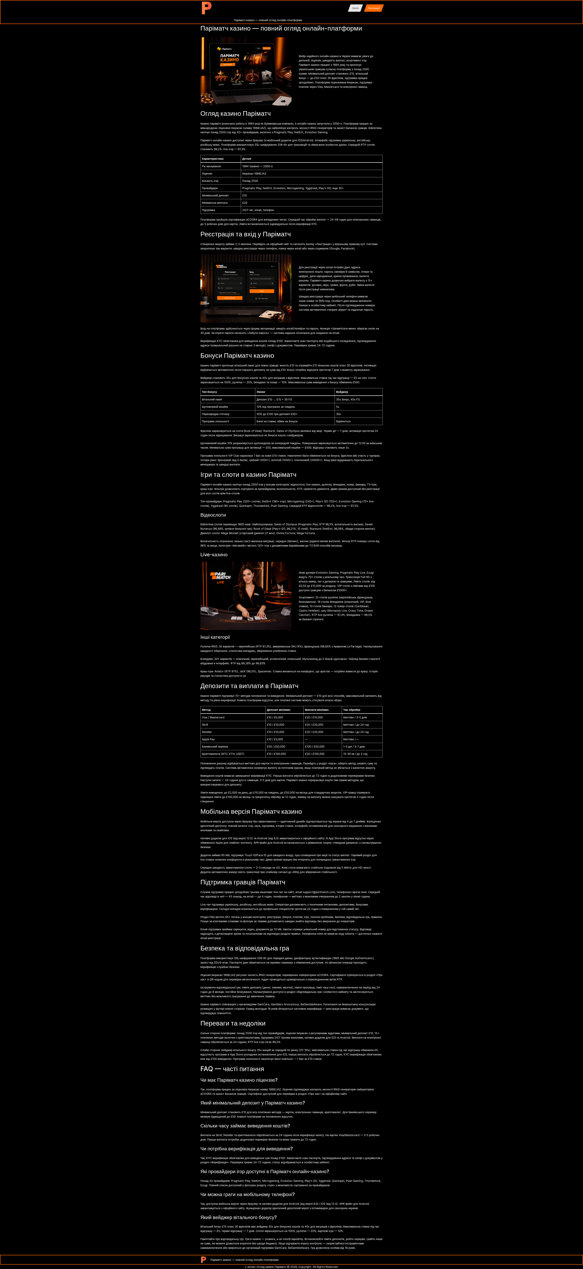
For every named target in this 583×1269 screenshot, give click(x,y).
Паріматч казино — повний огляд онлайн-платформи (268, 20)
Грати (355, 8)
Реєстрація (374, 8)
